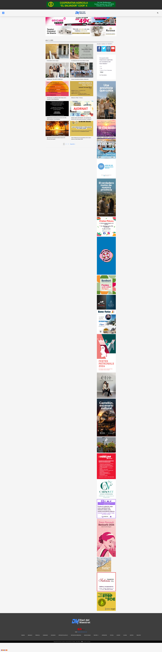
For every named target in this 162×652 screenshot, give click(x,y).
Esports (131, 635)
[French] (5, 650)
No (101, 68)
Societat (118, 635)
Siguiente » (72, 144)
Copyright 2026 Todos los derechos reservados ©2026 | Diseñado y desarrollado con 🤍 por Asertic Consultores (72, 641)
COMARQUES (45, 635)
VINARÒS (23, 635)
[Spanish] (7, 650)
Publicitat (139, 635)
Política (111, 635)
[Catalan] (3, 650)
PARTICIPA (96, 635)
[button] (3, 13)
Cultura (125, 635)
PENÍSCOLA (37, 635)
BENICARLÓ (30, 635)
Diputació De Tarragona (76, 635)
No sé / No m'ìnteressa (106, 70)
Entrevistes (104, 635)
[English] (2, 650)
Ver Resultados (103, 75)
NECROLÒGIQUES (87, 635)
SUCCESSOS (53, 635)
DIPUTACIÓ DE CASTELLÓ (63, 635)
